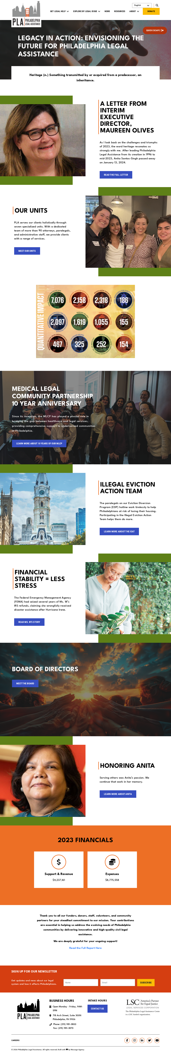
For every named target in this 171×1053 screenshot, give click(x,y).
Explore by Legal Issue (85, 11)
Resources (119, 11)
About (132, 11)
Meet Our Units (27, 250)
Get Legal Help (58, 11)
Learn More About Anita (118, 794)
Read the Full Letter (116, 174)
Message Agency (77, 1050)
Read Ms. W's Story (29, 622)
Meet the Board (25, 683)
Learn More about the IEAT (119, 531)
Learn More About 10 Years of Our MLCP (39, 443)
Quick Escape (153, 30)
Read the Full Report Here (85, 948)
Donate (151, 11)
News (107, 11)
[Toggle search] (157, 5)
